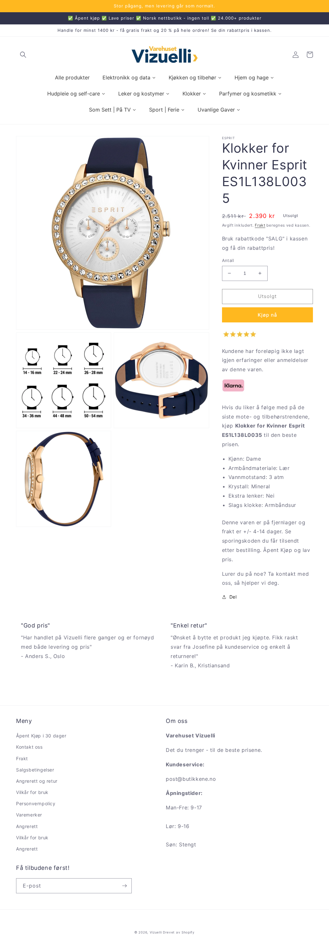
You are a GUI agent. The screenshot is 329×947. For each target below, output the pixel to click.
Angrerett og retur (37, 781)
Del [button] (233, 597)
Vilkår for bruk (32, 792)
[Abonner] (124, 885)
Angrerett (27, 826)
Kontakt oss (29, 747)
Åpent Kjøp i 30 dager (41, 735)
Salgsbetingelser (35, 769)
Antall (228, 260)
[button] (23, 55)
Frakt (260, 225)
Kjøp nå (267, 315)
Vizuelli (156, 932)
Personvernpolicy (36, 803)
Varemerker (29, 814)
